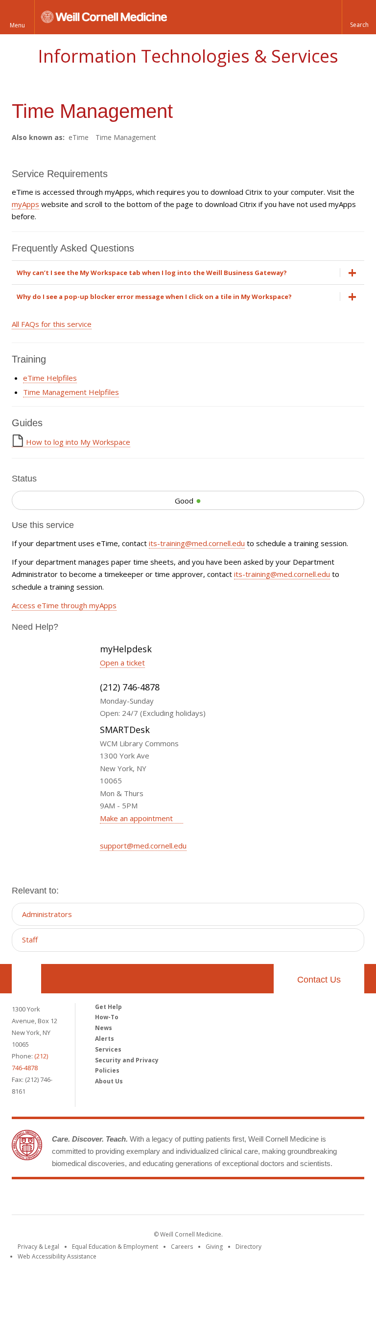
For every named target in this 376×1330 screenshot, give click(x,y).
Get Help (108, 1007)
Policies (107, 1070)
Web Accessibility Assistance (57, 1256)
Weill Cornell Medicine (188, 1199)
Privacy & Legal (38, 1246)
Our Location (26, 978)
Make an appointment (137, 818)
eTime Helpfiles (50, 378)
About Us (109, 1081)
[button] (359, 17)
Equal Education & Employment (115, 1246)
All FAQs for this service (52, 324)
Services (108, 1049)
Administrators (47, 914)
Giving (214, 1246)
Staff (30, 939)
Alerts (104, 1038)
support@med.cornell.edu (143, 845)
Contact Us (319, 980)
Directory (248, 1246)
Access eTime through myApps (64, 605)
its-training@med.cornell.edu (197, 543)
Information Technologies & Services (188, 56)
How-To (106, 1017)
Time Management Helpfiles (71, 392)
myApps (25, 204)
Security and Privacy (127, 1060)
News (103, 1028)
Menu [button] (17, 25)
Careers (182, 1246)
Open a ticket (122, 662)
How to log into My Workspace (78, 442)
